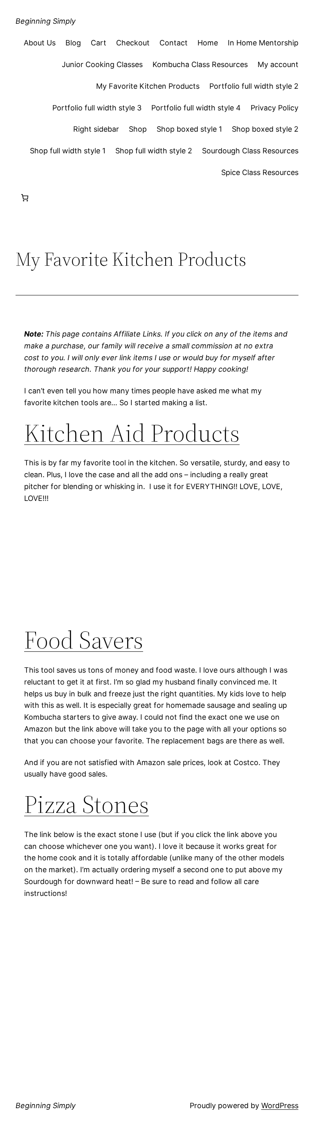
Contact (173, 42)
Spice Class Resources (259, 172)
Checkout (133, 42)
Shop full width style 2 (153, 150)
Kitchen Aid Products (132, 432)
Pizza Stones (86, 804)
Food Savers (83, 639)
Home (207, 42)
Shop (138, 129)
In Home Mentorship (263, 42)
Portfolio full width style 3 (96, 107)
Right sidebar (96, 129)
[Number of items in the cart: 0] (25, 198)
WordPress (279, 1105)
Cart (98, 42)
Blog (73, 42)
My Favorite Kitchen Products (148, 86)
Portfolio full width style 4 (196, 107)
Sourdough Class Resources (250, 150)
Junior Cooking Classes (102, 64)
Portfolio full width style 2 (253, 86)
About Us (40, 42)
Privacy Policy (274, 107)
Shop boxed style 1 (189, 129)
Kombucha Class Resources (200, 64)
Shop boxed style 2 (265, 129)
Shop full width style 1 (67, 150)
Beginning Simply (46, 21)
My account (278, 64)
